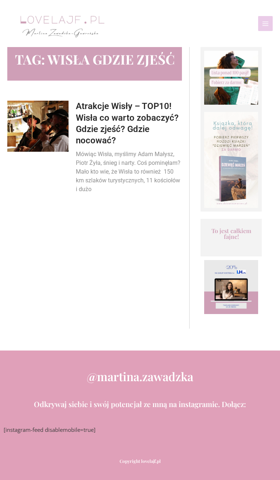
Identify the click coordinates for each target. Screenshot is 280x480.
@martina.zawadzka (140, 376)
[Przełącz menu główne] (265, 23)
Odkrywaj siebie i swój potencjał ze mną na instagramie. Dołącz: (140, 404)
